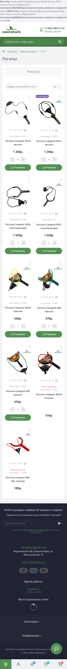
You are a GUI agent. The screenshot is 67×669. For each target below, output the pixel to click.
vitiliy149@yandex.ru (33, 562)
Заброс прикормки (28, 51)
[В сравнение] (29, 96)
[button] (54, 28)
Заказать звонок (52, 31)
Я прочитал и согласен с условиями (36, 531)
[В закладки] (29, 99)
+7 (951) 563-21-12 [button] (33, 547)
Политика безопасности (36, 529)
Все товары (12, 51)
